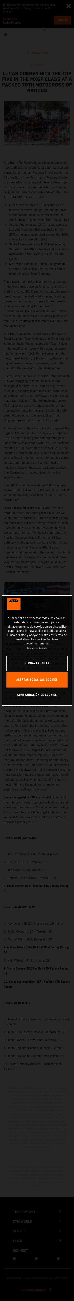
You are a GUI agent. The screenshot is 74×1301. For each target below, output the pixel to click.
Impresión (43, 648)
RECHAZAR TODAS (37, 663)
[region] (37, 650)
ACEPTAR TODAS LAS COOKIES (37, 680)
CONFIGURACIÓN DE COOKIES (37, 695)
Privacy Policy (32, 648)
